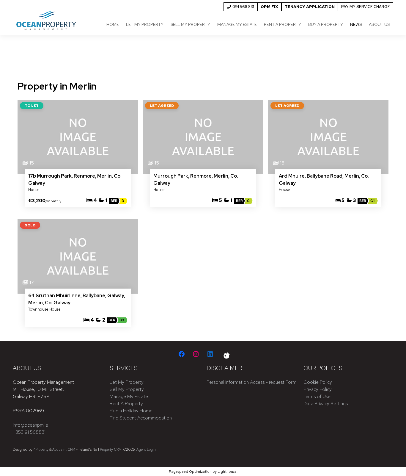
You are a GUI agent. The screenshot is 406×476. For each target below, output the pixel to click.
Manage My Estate (237, 24)
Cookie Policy (317, 382)
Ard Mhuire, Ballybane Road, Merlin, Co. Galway (324, 179)
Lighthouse (227, 471)
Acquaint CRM (63, 449)
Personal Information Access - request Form (251, 382)
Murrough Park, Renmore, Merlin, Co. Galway (195, 179)
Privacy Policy (317, 389)
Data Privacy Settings (325, 403)
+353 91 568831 (29, 432)
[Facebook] (181, 354)
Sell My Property (190, 24)
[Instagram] (195, 354)
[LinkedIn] (210, 354)
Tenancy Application (310, 6)
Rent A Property (126, 403)
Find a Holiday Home (131, 411)
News (356, 24)
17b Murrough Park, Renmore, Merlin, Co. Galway (75, 179)
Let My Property (144, 24)
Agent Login (146, 449)
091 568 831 (243, 6)
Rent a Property (282, 24)
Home (112, 24)
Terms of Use (317, 396)
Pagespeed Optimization (190, 471)
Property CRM (111, 449)
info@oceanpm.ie (30, 425)
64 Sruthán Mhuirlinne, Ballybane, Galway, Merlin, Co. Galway (76, 299)
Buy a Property (325, 24)
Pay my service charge (365, 6)
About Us (379, 24)
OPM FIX (269, 6)
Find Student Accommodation (141, 418)
